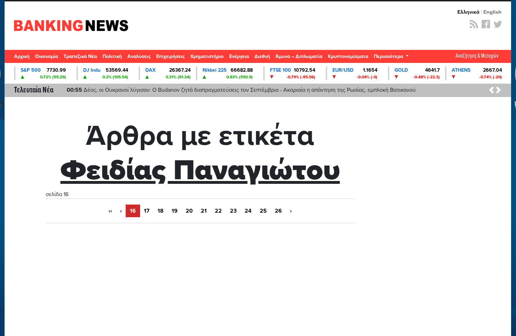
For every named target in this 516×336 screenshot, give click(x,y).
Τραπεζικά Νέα (80, 56)
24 (248, 210)
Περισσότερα (389, 56)
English (492, 12)
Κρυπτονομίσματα (348, 56)
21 (204, 210)
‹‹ (110, 210)
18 (161, 210)
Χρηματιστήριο (207, 56)
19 (175, 210)
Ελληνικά (468, 12)
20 (189, 210)
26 (278, 210)
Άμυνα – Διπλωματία (299, 56)
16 (133, 210)
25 (263, 210)
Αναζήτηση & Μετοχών (477, 56)
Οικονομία (46, 56)
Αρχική (21, 56)
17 (147, 210)
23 (233, 210)
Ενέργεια (239, 56)
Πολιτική (112, 56)
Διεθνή (262, 56)
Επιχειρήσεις (170, 56)
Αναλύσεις (139, 56)
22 (218, 210)
